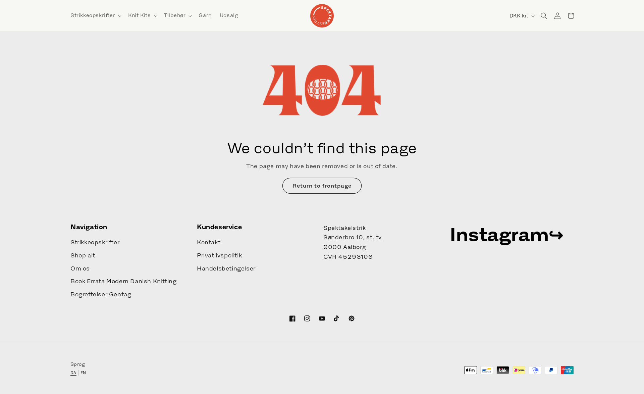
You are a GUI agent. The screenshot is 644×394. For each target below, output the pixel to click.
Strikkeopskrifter (94, 242)
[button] (95, 15)
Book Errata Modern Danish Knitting (123, 281)
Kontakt (208, 242)
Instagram (499, 234)
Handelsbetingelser (226, 268)
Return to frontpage (322, 186)
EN (83, 373)
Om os (80, 268)
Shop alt (82, 255)
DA (73, 373)
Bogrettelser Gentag (100, 294)
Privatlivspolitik (219, 255)
